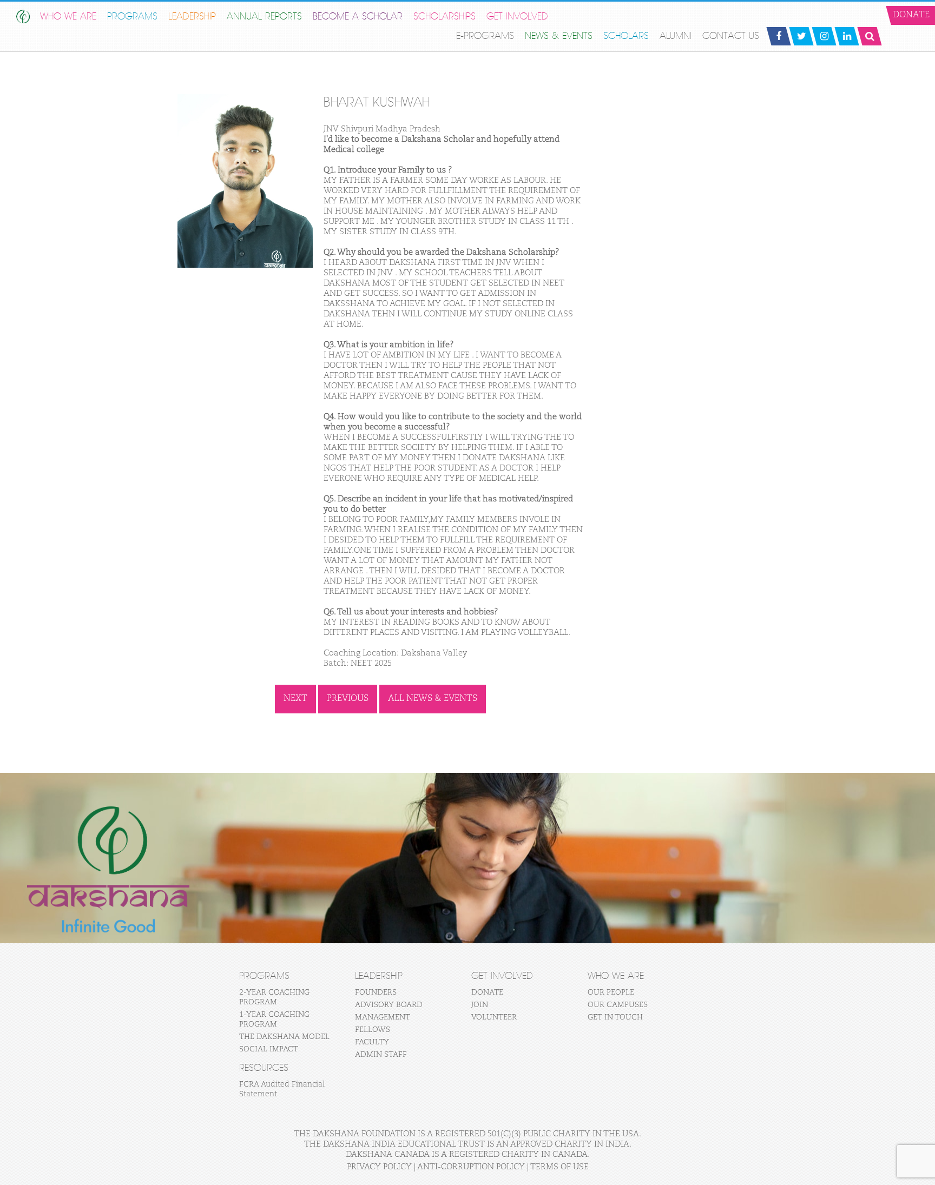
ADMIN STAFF (381, 1054)
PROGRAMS (132, 16)
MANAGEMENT (382, 1017)
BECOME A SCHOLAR (358, 16)
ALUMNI (676, 36)
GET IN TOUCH (615, 1017)
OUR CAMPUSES (618, 1005)
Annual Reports (264, 16)
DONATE (487, 992)
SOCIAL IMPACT (268, 1049)
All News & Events (432, 698)
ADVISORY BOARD (389, 1005)
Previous (347, 698)
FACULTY (372, 1042)
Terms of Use (559, 1167)
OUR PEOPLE (611, 992)
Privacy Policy (379, 1167)
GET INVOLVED (517, 16)
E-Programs (485, 36)
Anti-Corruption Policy (471, 1167)
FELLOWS (372, 1030)
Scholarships (444, 16)
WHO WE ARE (68, 16)
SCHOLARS (626, 36)
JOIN (479, 1005)
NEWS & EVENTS (558, 36)
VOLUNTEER (494, 1017)
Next (295, 698)
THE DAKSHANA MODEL (284, 1037)
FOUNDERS (376, 992)
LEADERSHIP (192, 16)
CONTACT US (730, 36)
